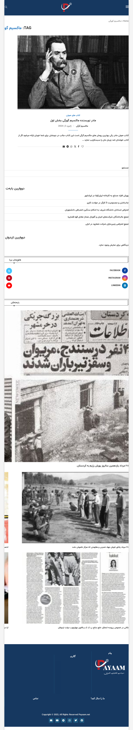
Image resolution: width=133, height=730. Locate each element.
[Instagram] (69, 720)
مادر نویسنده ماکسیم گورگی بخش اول (73, 121)
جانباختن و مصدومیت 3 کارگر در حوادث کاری (108, 202)
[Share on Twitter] (75, 146)
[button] (62, 677)
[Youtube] (57, 720)
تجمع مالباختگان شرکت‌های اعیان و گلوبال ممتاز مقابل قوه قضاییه (98, 217)
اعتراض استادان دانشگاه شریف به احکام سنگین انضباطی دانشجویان (97, 210)
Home (126, 21)
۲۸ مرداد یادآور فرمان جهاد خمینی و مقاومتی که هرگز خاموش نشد (100, 547)
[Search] (6, 7)
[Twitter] (75, 720)
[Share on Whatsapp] (71, 146)
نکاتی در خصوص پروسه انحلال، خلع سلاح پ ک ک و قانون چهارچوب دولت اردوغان (93, 627)
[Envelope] (51, 720)
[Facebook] (82, 720)
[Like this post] (82, 146)
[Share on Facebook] (78, 146)
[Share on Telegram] (67, 146)
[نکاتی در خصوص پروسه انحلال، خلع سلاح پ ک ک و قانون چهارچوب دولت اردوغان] (75, 588)
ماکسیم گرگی (82, 126)
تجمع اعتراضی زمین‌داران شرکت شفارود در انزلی (107, 224)
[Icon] (73, 72)
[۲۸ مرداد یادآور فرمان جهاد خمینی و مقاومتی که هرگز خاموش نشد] (75, 507)
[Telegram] (63, 720)
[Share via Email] (64, 146)
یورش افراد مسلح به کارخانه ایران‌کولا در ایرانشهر (107, 195)
